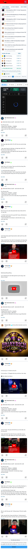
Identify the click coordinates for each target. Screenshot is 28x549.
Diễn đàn (10, 76)
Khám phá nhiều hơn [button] (22, 544)
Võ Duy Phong (9, 63)
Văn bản (12, 84)
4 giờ (5, 304)
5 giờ (5, 326)
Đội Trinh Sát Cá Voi (9, 117)
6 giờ (5, 365)
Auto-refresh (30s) (17, 76)
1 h (5, 119)
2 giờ (5, 186)
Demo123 (8, 73)
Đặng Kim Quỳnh (9, 65)
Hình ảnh (20, 84)
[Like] (14, 135)
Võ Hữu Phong (9, 58)
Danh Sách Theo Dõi (23, 89)
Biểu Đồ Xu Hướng (16, 89)
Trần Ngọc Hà (8, 60)
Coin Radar (7, 162)
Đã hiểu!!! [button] (14, 546)
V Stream (7, 228)
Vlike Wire (7, 140)
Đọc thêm (3, 132)
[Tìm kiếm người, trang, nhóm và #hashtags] (25, 2)
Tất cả (4, 84)
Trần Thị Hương (9, 56)
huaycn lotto (8, 325)
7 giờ (5, 424)
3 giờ (5, 208)
